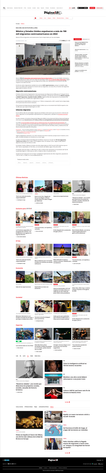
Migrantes (25, 162)
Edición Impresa (10, 7)
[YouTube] (14, 463)
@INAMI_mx (40, 129)
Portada (17, 23)
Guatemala (38, 162)
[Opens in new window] (95, 464)
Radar (31, 355)
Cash (17, 355)
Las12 (24, 355)
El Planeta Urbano (29, 406)
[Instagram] (9, 463)
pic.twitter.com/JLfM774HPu (31, 131)
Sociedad (34, 7)
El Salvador (51, 162)
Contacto (45, 467)
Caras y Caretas (19, 406)
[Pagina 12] (53, 13)
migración (31, 162)
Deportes (42, 7)
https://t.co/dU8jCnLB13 (21, 131)
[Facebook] (8, 463)
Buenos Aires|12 (60, 7)
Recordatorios (52, 7)
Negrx (35, 406)
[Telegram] (15, 463)
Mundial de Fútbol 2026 (18, 7)
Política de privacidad (53, 467)
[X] (11, 463)
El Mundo (47, 7)
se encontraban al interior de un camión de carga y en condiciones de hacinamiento (43, 122)
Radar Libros (37, 355)
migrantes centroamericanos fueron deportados (38, 78)
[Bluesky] (12, 463)
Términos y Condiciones (62, 467)
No (20, 355)
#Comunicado (18, 129)
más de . (57, 79)
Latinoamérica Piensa (44, 406)
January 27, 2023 (27, 133)
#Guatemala (47, 130)
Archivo (40, 467)
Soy (28, 355)
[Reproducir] (78, 7)
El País (25, 7)
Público (51, 406)
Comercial (99, 460)
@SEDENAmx (50, 129)
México (22, 23)
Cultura (38, 7)
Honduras (44, 162)
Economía (29, 7)
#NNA (58, 129)
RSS (102, 460)
